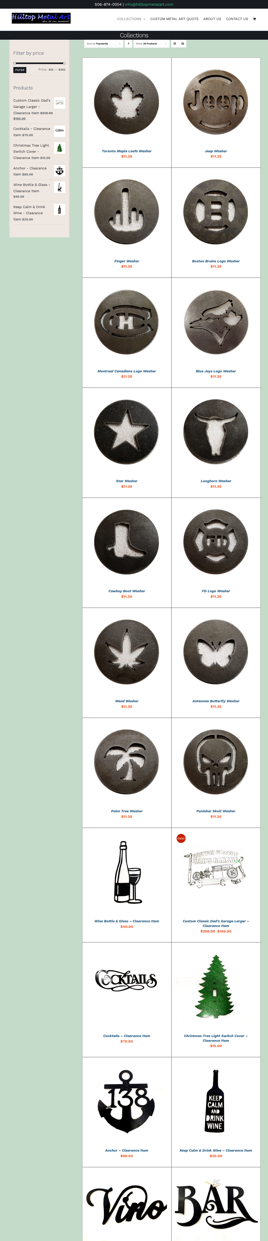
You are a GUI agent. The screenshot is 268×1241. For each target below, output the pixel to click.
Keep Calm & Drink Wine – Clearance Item (216, 1150)
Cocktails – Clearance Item (126, 1036)
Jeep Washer (216, 151)
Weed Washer (127, 701)
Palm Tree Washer (127, 811)
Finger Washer (126, 261)
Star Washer (127, 481)
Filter (19, 70)
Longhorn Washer (216, 481)
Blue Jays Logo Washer (216, 371)
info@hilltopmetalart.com (149, 4)
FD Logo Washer (216, 591)
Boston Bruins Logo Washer (216, 261)
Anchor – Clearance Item (126, 1150)
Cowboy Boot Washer (126, 591)
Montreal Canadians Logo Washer (127, 371)
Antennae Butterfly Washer (216, 701)
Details (140, 102)
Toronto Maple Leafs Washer (127, 151)
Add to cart (117, 102)
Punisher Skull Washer (215, 811)
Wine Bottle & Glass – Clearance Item (126, 921)
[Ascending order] (128, 44)
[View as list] (182, 44)
